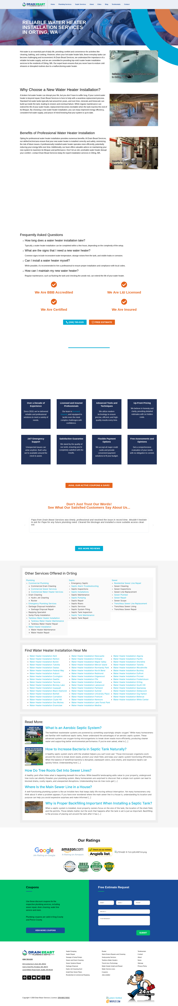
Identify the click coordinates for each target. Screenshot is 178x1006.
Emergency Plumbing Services (42, 603)
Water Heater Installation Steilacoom (130, 691)
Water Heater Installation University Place (90, 694)
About (92, 4)
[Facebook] (24, 977)
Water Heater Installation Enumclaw (46, 705)
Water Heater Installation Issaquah (45, 688)
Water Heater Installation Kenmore (87, 699)
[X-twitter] (29, 977)
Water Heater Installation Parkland (87, 688)
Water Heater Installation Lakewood (87, 685)
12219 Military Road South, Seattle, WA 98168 (37, 970)
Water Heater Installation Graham (86, 682)
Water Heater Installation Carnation (46, 696)
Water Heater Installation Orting (127, 682)
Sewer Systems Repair (73, 963)
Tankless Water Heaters (109, 960)
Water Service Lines (108, 969)
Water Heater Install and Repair (112, 966)
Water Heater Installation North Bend (88, 670)
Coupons (105, 972)
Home (53, 4)
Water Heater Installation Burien (44, 662)
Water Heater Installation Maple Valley (88, 662)
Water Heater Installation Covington (46, 676)
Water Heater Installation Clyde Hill (46, 699)
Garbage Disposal (72, 966)
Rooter (104, 951)
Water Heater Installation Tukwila (45, 664)
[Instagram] (43, 977)
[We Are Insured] (124, 302)
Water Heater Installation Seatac (44, 667)
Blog (106, 4)
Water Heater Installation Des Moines (47, 702)
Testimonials (116, 4)
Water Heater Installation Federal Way (47, 670)
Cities (99, 4)
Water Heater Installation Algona (128, 656)
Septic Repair (70, 954)
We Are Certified (54, 309)
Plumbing (30, 580)
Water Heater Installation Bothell (44, 694)
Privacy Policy (142, 966)
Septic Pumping (78, 597)
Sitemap (140, 963)
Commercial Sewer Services (44, 589)
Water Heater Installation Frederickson (130, 679)
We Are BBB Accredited (54, 292)
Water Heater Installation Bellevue (128, 696)
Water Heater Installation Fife (84, 679)
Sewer (114, 580)
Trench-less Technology (110, 963)
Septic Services (80, 4)
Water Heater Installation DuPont (128, 673)
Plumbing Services (64, 4)
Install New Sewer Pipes (74, 972)
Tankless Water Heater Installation (44, 618)
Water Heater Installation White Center (131, 699)
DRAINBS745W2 (64, 998)
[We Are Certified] (54, 302)
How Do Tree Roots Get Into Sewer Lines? (58, 770)
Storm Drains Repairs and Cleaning (113, 954)
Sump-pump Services (109, 957)
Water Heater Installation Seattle (44, 679)
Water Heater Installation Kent (43, 656)
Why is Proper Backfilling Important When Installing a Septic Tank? (98, 803)
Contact (127, 4)
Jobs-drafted (106, 975)
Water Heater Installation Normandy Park (90, 667)
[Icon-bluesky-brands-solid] (39, 977)
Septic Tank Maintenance (82, 615)
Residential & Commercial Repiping (78, 975)
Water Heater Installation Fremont (86, 696)
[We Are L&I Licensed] (124, 285)
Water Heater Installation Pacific (128, 659)
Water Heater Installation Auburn (44, 673)
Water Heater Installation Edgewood (88, 676)
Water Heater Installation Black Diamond (48, 691)
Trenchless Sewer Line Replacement (130, 603)
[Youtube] (34, 977)
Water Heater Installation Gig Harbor (130, 694)
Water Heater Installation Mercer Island (89, 664)
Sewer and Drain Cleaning (75, 960)
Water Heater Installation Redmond (87, 673)
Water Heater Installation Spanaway (129, 688)
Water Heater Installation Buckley (128, 670)
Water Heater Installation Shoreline (129, 662)
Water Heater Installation (40, 627)
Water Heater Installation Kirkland (86, 659)
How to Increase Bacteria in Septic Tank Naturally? (86, 749)
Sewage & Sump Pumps (74, 957)
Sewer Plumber (121, 595)
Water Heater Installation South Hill (129, 685)
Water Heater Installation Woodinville (130, 667)
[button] (25, 525)
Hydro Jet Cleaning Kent (74, 969)
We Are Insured (124, 309)
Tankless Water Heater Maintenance (47, 621)
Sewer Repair (120, 597)
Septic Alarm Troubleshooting (85, 586)
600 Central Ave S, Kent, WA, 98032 (34, 964)
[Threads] (48, 977)
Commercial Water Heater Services (47, 592)
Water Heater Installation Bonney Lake (47, 685)
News (139, 960)
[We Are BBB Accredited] (54, 285)
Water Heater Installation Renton (44, 659)
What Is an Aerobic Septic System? (73, 728)
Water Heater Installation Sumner (86, 691)
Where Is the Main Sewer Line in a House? (58, 787)
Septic (72, 580)
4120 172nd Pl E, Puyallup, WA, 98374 (35, 967)
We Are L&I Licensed (124, 292)
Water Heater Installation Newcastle (87, 656)
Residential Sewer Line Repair (127, 583)
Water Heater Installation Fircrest (128, 676)
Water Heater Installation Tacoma (45, 682)
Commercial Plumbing (39, 583)
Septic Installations (80, 592)
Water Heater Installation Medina (86, 705)
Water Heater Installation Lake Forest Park (90, 702)
